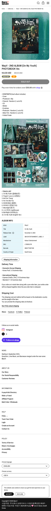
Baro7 (15, 501)
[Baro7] (18, 3)
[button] (38, 3)
